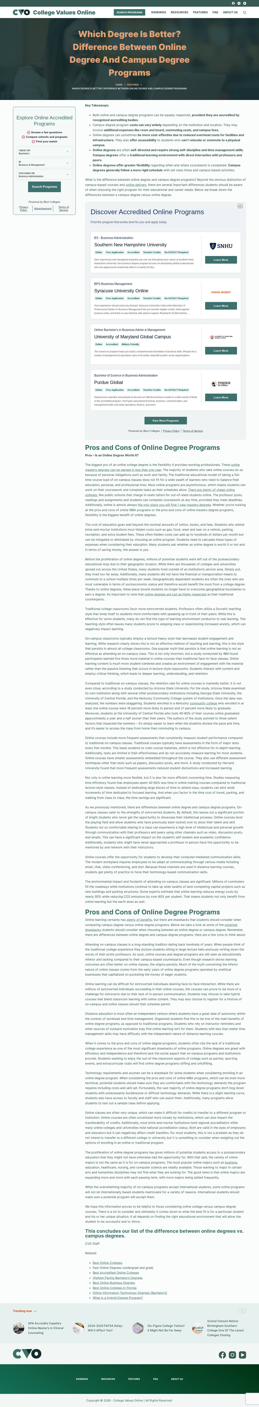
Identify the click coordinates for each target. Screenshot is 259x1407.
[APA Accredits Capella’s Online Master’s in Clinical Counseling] (18, 1328)
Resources (179, 12)
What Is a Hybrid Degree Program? (118, 1298)
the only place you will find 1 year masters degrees (174, 505)
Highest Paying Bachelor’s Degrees (118, 1278)
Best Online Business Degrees (114, 1283)
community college (203, 703)
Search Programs (129, 12)
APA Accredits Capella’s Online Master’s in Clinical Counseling (46, 1328)
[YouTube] (244, 3)
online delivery (136, 185)
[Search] (244, 12)
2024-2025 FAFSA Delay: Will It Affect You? (105, 1328)
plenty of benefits (139, 920)
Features (200, 12)
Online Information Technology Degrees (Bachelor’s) (130, 1293)
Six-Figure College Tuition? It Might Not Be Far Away (166, 1328)
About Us (230, 12)
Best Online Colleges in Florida (115, 1288)
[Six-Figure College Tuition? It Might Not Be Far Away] (138, 1328)
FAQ (215, 12)
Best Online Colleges (107, 1263)
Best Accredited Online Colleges (116, 1273)
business (231, 1162)
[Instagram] (239, 3)
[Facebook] (233, 3)
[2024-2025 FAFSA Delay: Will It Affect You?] (78, 1328)
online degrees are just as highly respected (175, 594)
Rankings (158, 12)
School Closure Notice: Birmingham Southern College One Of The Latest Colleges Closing (225, 1328)
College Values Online (64, 12)
